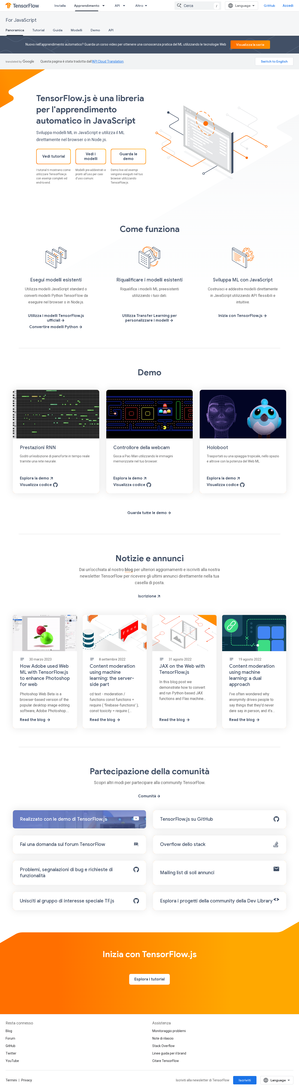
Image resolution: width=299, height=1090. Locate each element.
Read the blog (32, 719)
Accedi (288, 5)
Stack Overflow (163, 1046)
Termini (11, 1080)
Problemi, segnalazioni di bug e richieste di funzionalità (66, 873)
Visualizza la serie (250, 45)
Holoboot (217, 448)
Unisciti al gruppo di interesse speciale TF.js (67, 901)
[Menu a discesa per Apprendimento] (104, 5)
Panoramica (15, 30)
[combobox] (197, 5)
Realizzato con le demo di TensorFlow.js (63, 819)
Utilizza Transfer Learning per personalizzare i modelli (149, 318)
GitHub (269, 6)
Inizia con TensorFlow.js (240, 315)
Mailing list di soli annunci (187, 873)
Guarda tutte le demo (147, 513)
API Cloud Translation (108, 61)
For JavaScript (21, 20)
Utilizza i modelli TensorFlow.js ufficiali (56, 318)
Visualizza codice (36, 485)
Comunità (147, 796)
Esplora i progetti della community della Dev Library (216, 901)
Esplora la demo (34, 478)
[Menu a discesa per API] (125, 5)
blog (129, 569)
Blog (9, 1031)
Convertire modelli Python (53, 327)
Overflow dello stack (182, 844)
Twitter (11, 1053)
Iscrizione (147, 596)
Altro (139, 6)
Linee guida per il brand (169, 1053)
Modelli (76, 30)
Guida (57, 30)
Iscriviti (245, 1080)
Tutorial (38, 30)
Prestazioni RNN (38, 448)
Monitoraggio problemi (169, 1031)
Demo (95, 30)
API (117, 6)
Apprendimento (86, 6)
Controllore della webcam (141, 448)
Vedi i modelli (90, 156)
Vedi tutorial (53, 156)
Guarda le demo (128, 156)
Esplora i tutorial (149, 979)
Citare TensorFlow (165, 1061)
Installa (60, 6)
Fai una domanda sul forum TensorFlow (62, 844)
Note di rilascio (163, 1038)
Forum (10, 1038)
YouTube (12, 1061)
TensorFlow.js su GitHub (186, 819)
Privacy (26, 1080)
